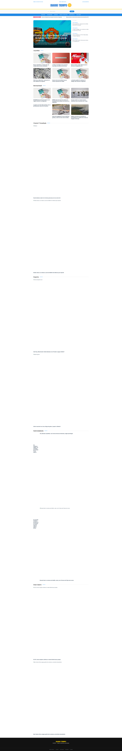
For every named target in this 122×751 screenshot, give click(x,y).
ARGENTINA (43, 14)
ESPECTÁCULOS (71, 14)
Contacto (57, 749)
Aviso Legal (62, 749)
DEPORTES (56, 14)
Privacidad (66, 749)
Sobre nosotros (51, 749)
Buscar (72, 11)
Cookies (71, 749)
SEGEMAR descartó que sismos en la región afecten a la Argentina (69, 17)
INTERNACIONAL (49, 14)
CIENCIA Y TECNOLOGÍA (63, 14)
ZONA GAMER (78, 14)
